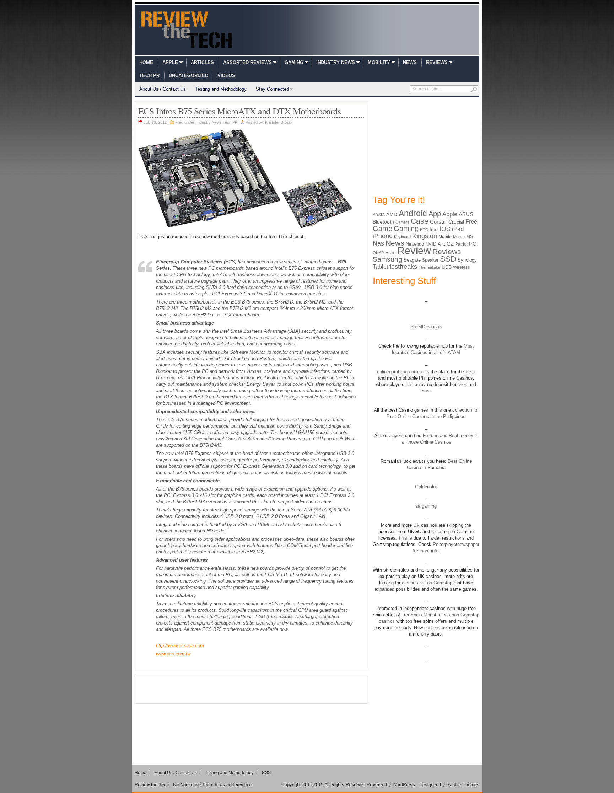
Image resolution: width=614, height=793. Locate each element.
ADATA (379, 215)
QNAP (378, 253)
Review (414, 250)
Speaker (430, 260)
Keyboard (402, 237)
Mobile (445, 236)
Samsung (387, 259)
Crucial (456, 222)
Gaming (294, 62)
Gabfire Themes (462, 784)
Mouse (459, 237)
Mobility (379, 62)
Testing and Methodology (221, 89)
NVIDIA (433, 244)
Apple (170, 62)
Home (146, 62)
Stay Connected (272, 89)
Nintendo (415, 244)
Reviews (437, 62)
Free (471, 221)
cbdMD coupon (426, 326)
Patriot (461, 244)
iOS (445, 228)
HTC (424, 229)
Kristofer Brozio (278, 122)
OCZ (448, 244)
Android (413, 213)
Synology (467, 260)
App (435, 214)
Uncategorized (188, 75)
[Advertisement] (251, 689)
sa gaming (426, 506)
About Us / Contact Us (162, 89)
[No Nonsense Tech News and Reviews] (186, 29)
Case (420, 221)
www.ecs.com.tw (173, 654)
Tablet (380, 267)
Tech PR (149, 75)
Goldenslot (426, 486)
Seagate (412, 260)
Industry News (335, 62)
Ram (390, 252)
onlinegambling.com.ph (400, 371)
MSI (470, 236)
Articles (202, 62)
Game (382, 228)
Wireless (461, 267)
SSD (448, 258)
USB (447, 267)
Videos (226, 75)
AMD (391, 214)
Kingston (424, 236)
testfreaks (403, 266)
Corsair (438, 222)
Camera (402, 222)
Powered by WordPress (391, 784)
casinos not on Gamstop (426, 582)
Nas (378, 243)
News (410, 62)
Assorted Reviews (247, 62)
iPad (458, 229)
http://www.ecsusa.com (180, 645)
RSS (266, 772)
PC (472, 244)
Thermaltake (429, 267)
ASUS (466, 214)
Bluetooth (383, 222)
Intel (434, 229)
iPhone (383, 236)
